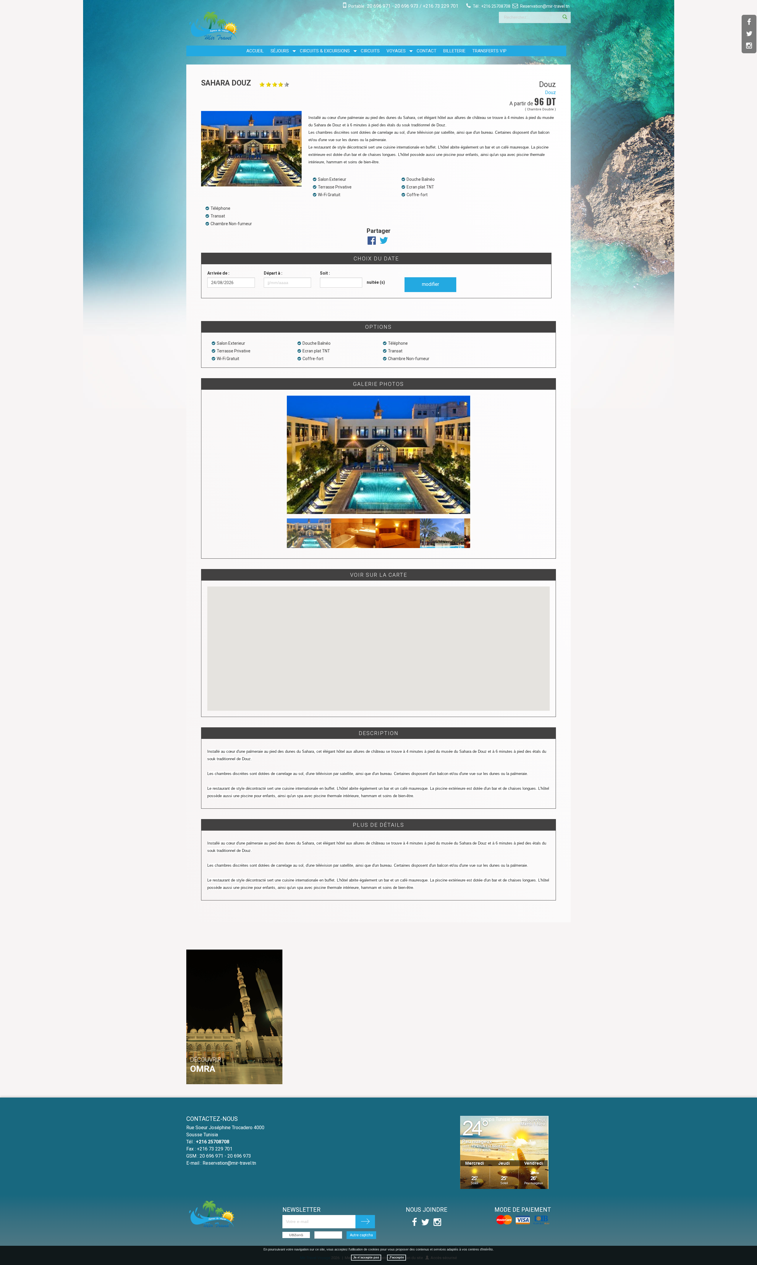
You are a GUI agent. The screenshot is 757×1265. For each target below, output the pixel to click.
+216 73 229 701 (440, 6)
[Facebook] (749, 22)
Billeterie (454, 51)
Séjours (280, 51)
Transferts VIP (489, 51)
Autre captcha (361, 1235)
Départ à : (273, 273)
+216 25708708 (495, 6)
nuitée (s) (376, 282)
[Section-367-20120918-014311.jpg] (378, 487)
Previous (278, 455)
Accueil (255, 51)
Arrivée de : (218, 273)
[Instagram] (749, 45)
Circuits (370, 51)
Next (479, 455)
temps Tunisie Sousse (504, 1119)
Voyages (396, 51)
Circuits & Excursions (325, 51)
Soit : (325, 273)
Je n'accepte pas (366, 1257)
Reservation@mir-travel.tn (545, 6)
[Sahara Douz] (252, 148)
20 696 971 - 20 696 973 (392, 6)
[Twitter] (749, 34)
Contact (426, 51)
